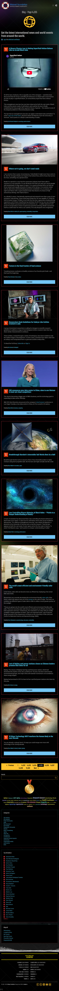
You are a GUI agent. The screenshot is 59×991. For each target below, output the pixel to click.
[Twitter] (41, 984)
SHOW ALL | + (6, 919)
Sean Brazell (9, 900)
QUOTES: (32, 979)
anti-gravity (7, 835)
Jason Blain (9, 910)
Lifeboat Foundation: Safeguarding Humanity (25, 5)
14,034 (34, 765)
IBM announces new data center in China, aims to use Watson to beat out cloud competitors (32, 391)
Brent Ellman (9, 904)
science (19, 277)
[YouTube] (47, 984)
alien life (6, 833)
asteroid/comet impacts (10, 838)
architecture (7, 836)
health (44, 800)
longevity (44, 802)
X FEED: (20, 967)
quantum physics (26, 122)
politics (55, 802)
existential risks (26, 800)
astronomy (6, 840)
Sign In (28, 343)
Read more (29, 126)
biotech (42, 798)
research (25, 804)
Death (22, 800)
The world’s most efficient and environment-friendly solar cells (30, 586)
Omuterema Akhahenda (12, 881)
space (21, 466)
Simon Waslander (11, 620)
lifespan (38, 802)
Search (56, 778)
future (34, 800)
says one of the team (14, 115)
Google (41, 800)
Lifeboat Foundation (11, 984)
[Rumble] (50, 984)
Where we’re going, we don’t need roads (24, 168)
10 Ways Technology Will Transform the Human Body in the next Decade (31, 737)
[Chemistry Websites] (29, 787)
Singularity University (9, 827)
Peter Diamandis (8, 821)
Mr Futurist (7, 934)
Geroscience (7, 930)
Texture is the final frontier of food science (25, 266)
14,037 (52, 765)
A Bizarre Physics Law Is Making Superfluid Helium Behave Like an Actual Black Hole (31, 49)
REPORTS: (32, 972)
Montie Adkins (10, 912)
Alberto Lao (9, 892)
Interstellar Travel (17, 802)
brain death (8, 800)
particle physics (22, 532)
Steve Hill (8, 902)
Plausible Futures (8, 938)
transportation (35, 212)
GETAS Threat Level (29, 957)
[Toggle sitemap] (53, 5)
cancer (12, 800)
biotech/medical (18, 748)
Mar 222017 (6, 49)
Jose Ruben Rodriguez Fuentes (14, 877)
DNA (5, 822)
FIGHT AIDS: (21, 972)
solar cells (45, 597)
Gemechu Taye (10, 871)
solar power (25, 620)
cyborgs (23, 748)
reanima (7, 804)
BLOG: (31, 967)
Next (35, 768)
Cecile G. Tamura (10, 885)
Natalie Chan (9, 898)
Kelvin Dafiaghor (10, 873)
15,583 (28, 768)
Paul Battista (9, 869)
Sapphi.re (25, 984)
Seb (7, 906)
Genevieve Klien (10, 856)
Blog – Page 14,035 (29, 12)
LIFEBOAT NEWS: (33, 963)
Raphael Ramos (10, 896)
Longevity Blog (8, 932)
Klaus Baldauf (10, 466)
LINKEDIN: (20, 965)
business (16, 408)
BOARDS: (32, 970)
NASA (48, 802)
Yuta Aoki (8, 888)
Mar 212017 (6, 168)
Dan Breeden (9, 865)
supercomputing (22, 212)
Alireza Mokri (10, 212)
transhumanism (51, 804)
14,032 (23, 765)
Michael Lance (10, 908)
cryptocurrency (16, 800)
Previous (11, 765)
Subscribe (21, 343)
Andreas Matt (10, 532)
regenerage (12, 804)
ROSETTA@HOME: (19, 977)
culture (20, 800)
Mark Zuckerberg (8, 830)
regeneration (19, 804)
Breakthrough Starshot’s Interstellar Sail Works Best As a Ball (32, 454)
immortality (10, 802)
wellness (30, 806)
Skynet (5, 829)
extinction (31, 800)
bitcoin (54, 798)
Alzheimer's (11, 798)
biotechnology (48, 798)
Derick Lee (9, 890)
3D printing (7, 817)
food (16, 277)
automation (7, 843)
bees (5, 844)
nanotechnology (19, 620)
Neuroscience (51, 802)
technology (44, 804)
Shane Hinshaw (11, 277)
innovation (17, 466)
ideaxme (5, 802)
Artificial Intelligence (23, 798)
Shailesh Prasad (10, 867)
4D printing (7, 819)
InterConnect (40, 402)
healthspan (50, 800)
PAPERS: (32, 977)
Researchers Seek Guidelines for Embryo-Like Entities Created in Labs (29, 323)
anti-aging (16, 798)
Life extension (31, 802)
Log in (5, 39)
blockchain (4, 800)
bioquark (36, 798)
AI (7, 798)
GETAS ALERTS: (33, 965)
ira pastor (24, 802)
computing (20, 408)
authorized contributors (14, 39)
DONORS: (24, 970)
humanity (55, 800)
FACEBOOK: (19, 963)
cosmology (21, 122)
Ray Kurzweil (7, 824)
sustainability (29, 212)
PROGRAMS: (32, 974)
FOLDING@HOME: (20, 974)
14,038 (21, 768)
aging (5, 798)
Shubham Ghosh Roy (11, 861)
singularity (30, 804)
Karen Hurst (9, 875)
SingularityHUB (8, 940)
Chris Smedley (10, 917)
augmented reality (8, 841)
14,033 (29, 765)
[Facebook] (37, 984)
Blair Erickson (10, 685)
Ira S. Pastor (9, 915)
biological (16, 347)
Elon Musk (6, 825)
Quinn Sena (9, 863)
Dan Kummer (10, 347)
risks (27, 804)
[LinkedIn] (44, 984)
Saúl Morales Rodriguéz (12, 122)
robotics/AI (16, 212)
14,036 (47, 765)
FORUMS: (25, 979)
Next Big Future (8, 936)
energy (31, 599)
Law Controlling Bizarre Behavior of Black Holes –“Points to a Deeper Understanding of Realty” (32, 513)
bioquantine (30, 798)
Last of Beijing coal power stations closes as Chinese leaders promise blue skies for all (32, 664)
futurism (37, 800)
